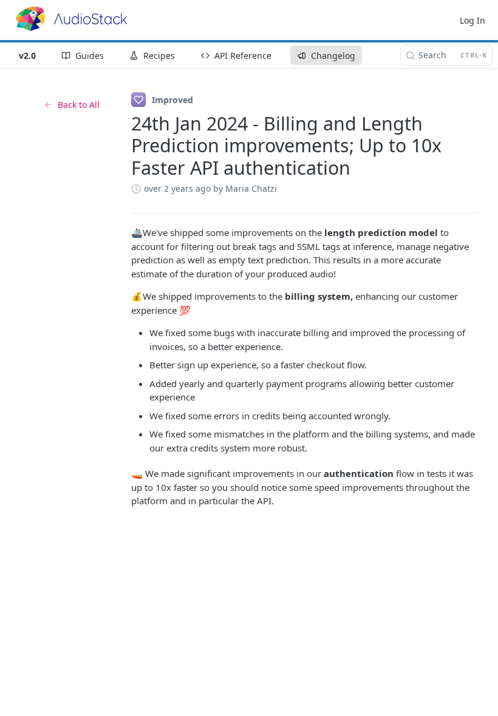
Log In (472, 20)
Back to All (79, 104)
